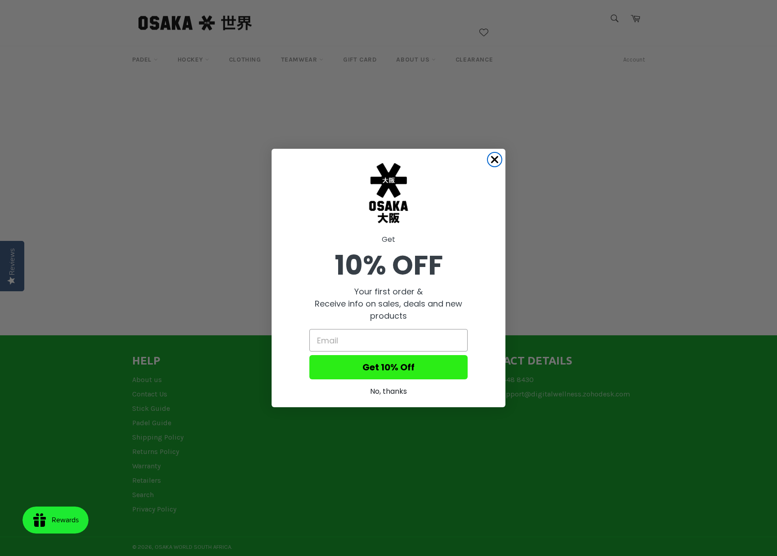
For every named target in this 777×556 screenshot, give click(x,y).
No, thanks (388, 391)
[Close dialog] (494, 159)
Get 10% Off (388, 367)
